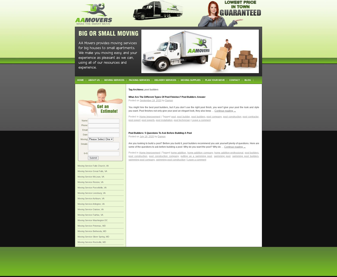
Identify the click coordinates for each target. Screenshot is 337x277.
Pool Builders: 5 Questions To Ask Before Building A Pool (160, 133)
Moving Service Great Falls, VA (92, 171)
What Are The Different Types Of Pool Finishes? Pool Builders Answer (167, 97)
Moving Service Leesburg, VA (92, 193)
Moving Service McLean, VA (91, 177)
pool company (214, 116)
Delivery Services (165, 80)
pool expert (134, 120)
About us (94, 80)
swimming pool (222, 156)
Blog (248, 80)
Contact (234, 80)
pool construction (232, 116)
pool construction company (164, 156)
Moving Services (114, 80)
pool (173, 116)
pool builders (198, 116)
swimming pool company (142, 159)
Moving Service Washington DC (93, 220)
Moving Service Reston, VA (90, 182)
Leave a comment (201, 120)
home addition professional (228, 152)
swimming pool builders (245, 156)
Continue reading (225, 110)
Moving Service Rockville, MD (92, 242)
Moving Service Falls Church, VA (93, 166)
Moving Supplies (190, 80)
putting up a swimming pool (196, 156)
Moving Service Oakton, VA (91, 209)
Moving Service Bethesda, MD (92, 231)
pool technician (182, 120)
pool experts (148, 120)
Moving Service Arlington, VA (91, 204)
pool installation (164, 120)
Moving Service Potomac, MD (92, 226)
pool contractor (251, 116)
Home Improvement (150, 116)
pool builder (183, 116)
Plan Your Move (215, 80)
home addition (178, 152)
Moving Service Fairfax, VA (90, 215)
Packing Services (139, 80)
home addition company (200, 152)
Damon (169, 100)
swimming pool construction (170, 159)
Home (80, 80)
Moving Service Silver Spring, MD (93, 237)
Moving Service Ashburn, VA (91, 198)
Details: (84, 144)
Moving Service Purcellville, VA (92, 187)
